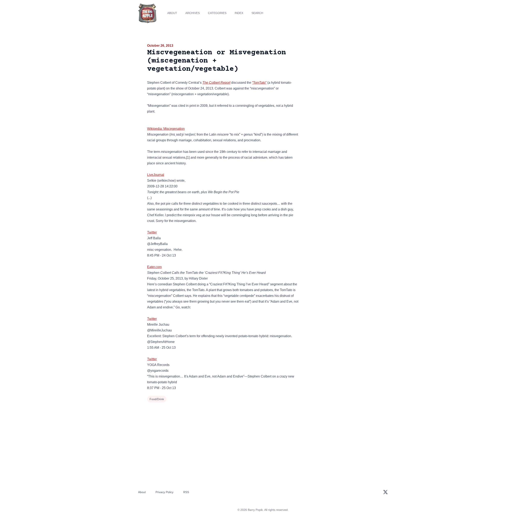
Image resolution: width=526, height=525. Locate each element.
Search (257, 13)
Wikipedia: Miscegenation (166, 128)
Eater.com (154, 267)
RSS (186, 492)
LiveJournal (155, 175)
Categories (217, 13)
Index (239, 13)
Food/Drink (157, 399)
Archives (192, 13)
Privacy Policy (164, 492)
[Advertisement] (342, 75)
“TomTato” (259, 82)
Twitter (152, 232)
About (172, 13)
